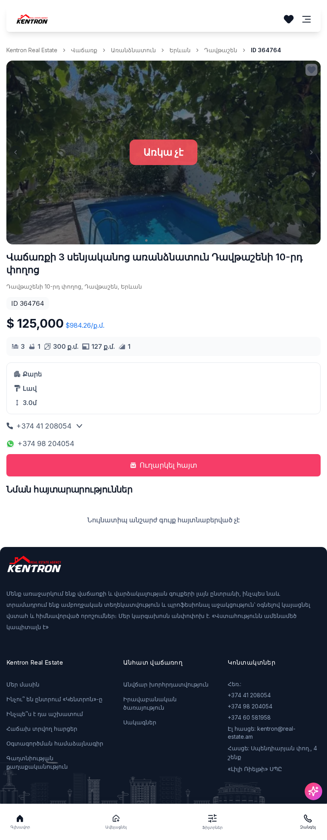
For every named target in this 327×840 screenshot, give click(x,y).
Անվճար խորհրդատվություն (166, 684)
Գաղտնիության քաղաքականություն (37, 762)
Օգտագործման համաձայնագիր (54, 743)
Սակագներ (139, 722)
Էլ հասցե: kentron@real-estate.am (261, 732)
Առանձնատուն (133, 50)
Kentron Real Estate (31, 50)
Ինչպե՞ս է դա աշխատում (44, 713)
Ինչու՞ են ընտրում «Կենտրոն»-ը (54, 699)
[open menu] (306, 19)
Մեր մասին (22, 684)
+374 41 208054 (43, 426)
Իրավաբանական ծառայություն (150, 703)
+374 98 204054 (46, 443)
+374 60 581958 (249, 717)
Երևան (180, 50)
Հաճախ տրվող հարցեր (41, 728)
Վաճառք (84, 50)
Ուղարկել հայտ (168, 465)
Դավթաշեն (220, 50)
